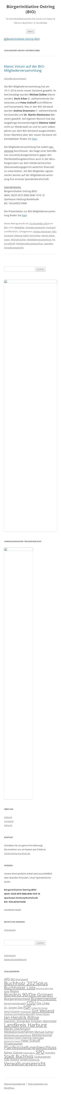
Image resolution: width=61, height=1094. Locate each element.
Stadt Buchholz (19, 1056)
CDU (31, 1003)
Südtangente (42, 1057)
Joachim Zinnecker (17, 1021)
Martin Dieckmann (17, 1029)
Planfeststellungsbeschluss (29, 243)
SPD (40, 1052)
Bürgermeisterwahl (15, 1003)
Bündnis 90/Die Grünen (28, 995)
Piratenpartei (13, 1044)
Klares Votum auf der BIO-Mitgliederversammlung (24, 68)
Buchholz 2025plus (26, 983)
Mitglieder (19, 227)
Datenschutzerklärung (15, 959)
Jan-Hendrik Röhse (21, 1017)
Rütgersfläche (29, 1053)
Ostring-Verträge (33, 1038)
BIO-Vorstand (19, 979)
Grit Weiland (43, 1010)
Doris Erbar (35, 235)
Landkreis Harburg (25, 1025)
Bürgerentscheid (17, 999)
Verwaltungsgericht (35, 227)
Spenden (48, 243)
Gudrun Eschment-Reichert (19, 1014)
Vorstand (50, 227)
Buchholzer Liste (19, 987)
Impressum (10, 929)
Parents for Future (12, 1041)
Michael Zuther (18, 239)
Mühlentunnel (42, 1035)
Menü (30, 31)
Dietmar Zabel (21, 235)
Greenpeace (26, 1011)
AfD (7, 979)
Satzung (8, 825)
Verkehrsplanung (29, 1059)
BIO (6, 227)
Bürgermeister (44, 998)
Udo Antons (11, 1059)
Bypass (14, 991)
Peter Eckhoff (30, 1041)
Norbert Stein (13, 1038)
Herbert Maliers (43, 1014)
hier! (34, 138)
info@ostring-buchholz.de (17, 853)
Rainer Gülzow (13, 1052)
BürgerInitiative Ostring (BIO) (30, 9)
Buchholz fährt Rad (44, 988)
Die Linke (42, 1003)
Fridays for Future (39, 1008)
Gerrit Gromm (12, 1011)
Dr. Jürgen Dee (13, 1007)
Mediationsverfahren (19, 1032)
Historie (8, 817)
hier (24, 215)
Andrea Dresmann (42, 231)
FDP (27, 1007)
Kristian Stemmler (44, 1021)
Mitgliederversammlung (39, 239)
